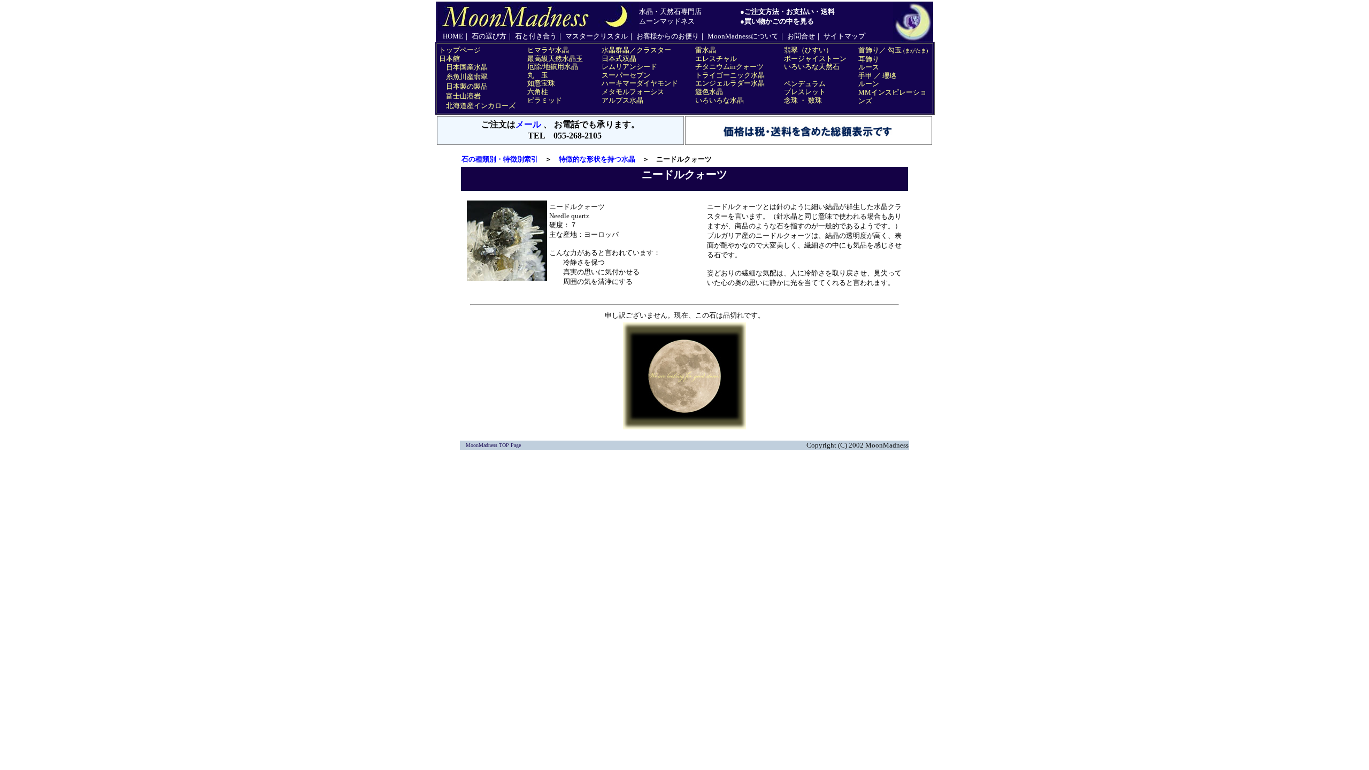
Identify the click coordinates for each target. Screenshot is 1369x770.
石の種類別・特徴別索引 (500, 159)
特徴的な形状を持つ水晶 (597, 159)
